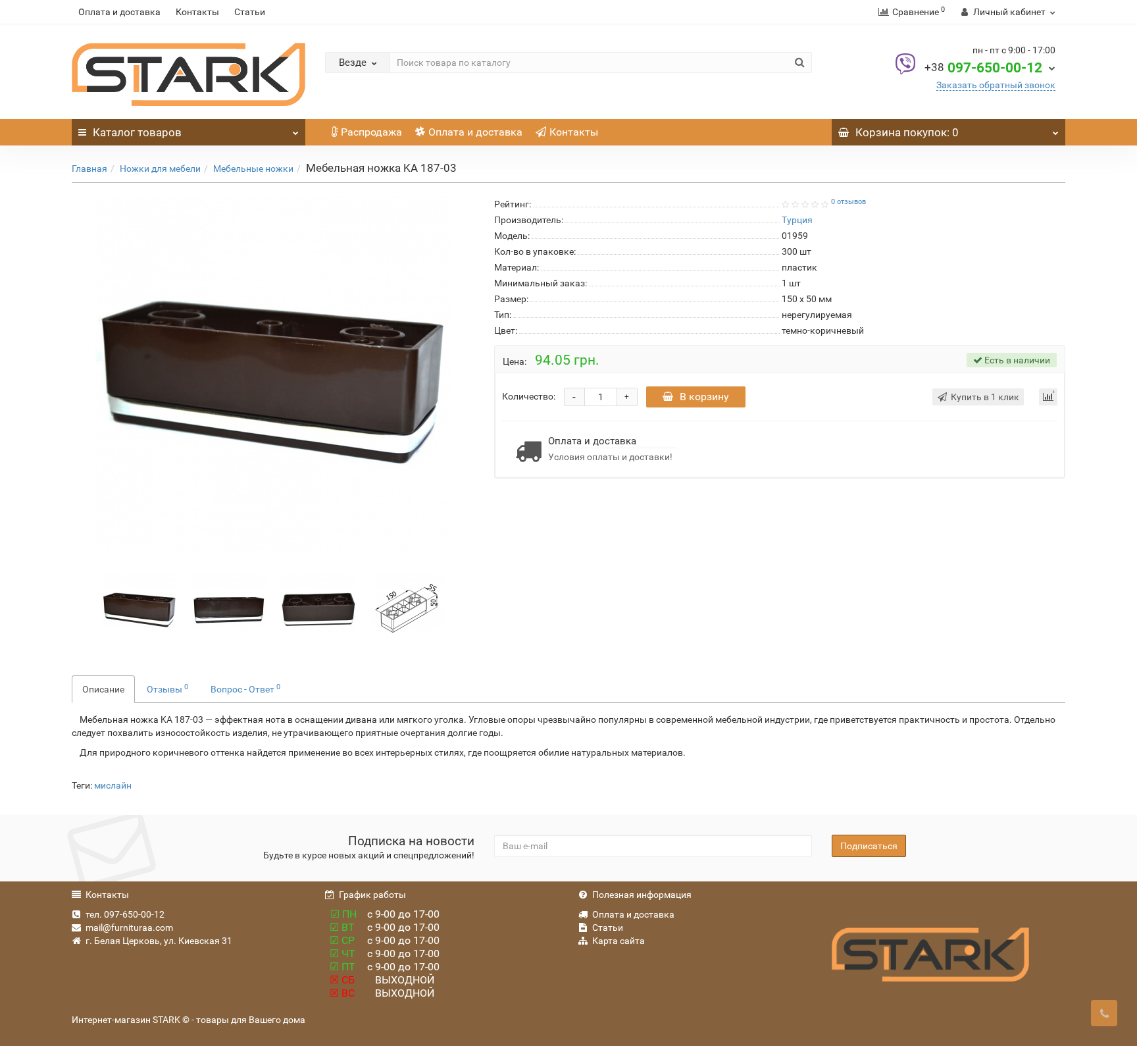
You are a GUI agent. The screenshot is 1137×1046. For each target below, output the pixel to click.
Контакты (197, 12)
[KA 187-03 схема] (408, 607)
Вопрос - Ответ (245, 688)
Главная (89, 168)
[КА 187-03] (229, 607)
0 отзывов (848, 201)
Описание (103, 689)
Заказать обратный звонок (995, 85)
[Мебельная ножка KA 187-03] (273, 374)
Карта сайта (618, 940)
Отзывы (167, 688)
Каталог (137, 132)
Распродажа (371, 132)
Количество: (528, 396)
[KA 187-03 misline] (319, 607)
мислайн (113, 785)
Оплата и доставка (119, 12)
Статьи (249, 12)
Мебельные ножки (253, 168)
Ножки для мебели (160, 168)
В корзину (704, 396)
